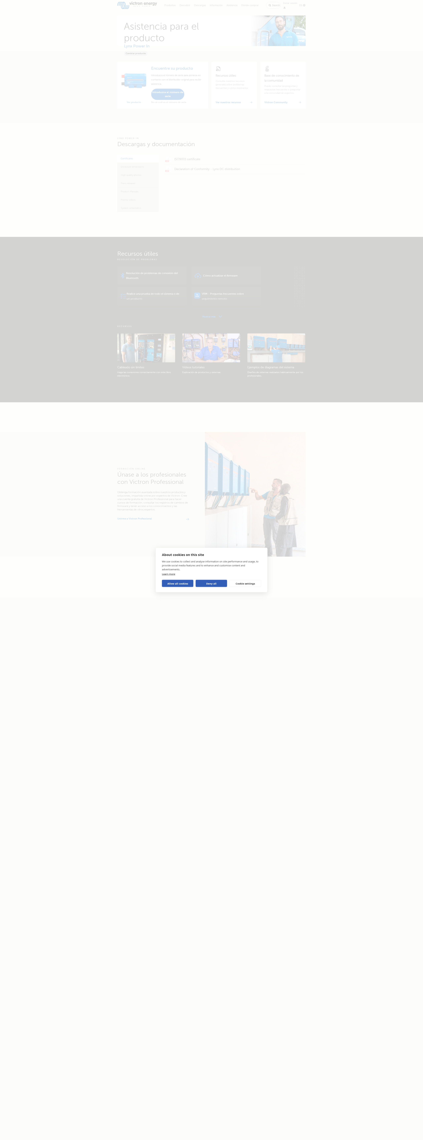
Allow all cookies (177, 583)
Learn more (168, 574)
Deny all (211, 583)
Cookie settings (245, 583)
